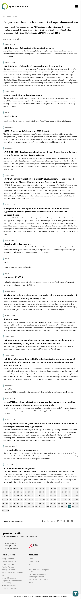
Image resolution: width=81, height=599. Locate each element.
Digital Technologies (9, 586)
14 (51, 488)
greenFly (7, 389)
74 (40, 499)
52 (36, 496)
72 (32, 499)
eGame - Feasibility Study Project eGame (22, 95)
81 (66, 499)
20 (73, 488)
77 (51, 499)
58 (58, 496)
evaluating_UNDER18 (13, 277)
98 (51, 503)
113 (29, 507)
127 (3, 510)
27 (21, 492)
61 (69, 496)
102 (66, 503)
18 (66, 488)
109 (14, 507)
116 (40, 507)
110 (18, 507)
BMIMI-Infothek (34, 561)
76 (47, 499)
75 (44, 499)
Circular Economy (8, 564)
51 (32, 496)
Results (9, 16)
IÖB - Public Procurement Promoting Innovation (37, 576)
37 (58, 492)
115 (36, 507)
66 (10, 499)
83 (73, 499)
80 (62, 499)
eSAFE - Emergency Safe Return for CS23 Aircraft (26, 131)
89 (18, 503)
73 (36, 499)
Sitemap (64, 596)
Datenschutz (26, 596)
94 (36, 503)
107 (7, 507)
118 (47, 507)
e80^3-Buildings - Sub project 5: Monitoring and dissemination (32, 66)
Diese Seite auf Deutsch (14, 521)
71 (29, 499)
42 (77, 492)
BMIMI (31, 559)
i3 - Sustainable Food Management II (20, 450)
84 (77, 499)
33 (44, 492)
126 (77, 507)
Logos (31, 582)
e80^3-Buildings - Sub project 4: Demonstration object (28, 48)
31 (36, 492)
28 (25, 492)
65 (7, 499)
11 (40, 488)
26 (18, 492)
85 (3, 503)
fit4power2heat (10, 319)
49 (25, 496)
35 (51, 492)
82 (69, 499)
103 (70, 503)
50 (29, 496)
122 (62, 507)
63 (77, 496)
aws (30, 567)
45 (10, 496)
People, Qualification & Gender (12, 572)
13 (47, 488)
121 (58, 507)
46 (14, 496)
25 (14, 492)
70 (25, 499)
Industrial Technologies (10, 588)
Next (7, 511)
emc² (5, 262)
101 (62, 503)
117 (44, 507)
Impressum (17, 596)
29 (29, 492)
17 (62, 488)
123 (66, 507)
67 (14, 499)
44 (7, 496)
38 (62, 492)
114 (33, 507)
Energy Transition (8, 559)
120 (55, 507)
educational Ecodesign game (17, 244)
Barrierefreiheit (54, 596)
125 (73, 507)
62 (73, 496)
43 (3, 496)
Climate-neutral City (9, 561)
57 (55, 496)
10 (36, 488)
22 (3, 492)
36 (55, 492)
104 (73, 503)
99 (55, 503)
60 (66, 496)
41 (73, 492)
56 (51, 496)
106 (3, 507)
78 (55, 499)
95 (40, 503)
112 (25, 507)
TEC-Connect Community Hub (39, 579)
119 (51, 507)
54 (44, 496)
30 (32, 492)
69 (21, 499)
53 (40, 496)
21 (77, 488)
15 (55, 488)
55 (47, 496)
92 (29, 503)
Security (4, 575)
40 (69, 492)
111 (22, 507)
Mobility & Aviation (8, 570)
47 (18, 496)
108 (10, 507)
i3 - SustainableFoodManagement (19, 468)
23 (7, 492)
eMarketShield (10, 116)
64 (3, 499)
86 (7, 503)
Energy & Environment (9, 578)
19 (69, 488)
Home (3, 16)
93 (32, 503)
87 (10, 503)
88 (14, 503)
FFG (30, 564)
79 (58, 499)
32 (40, 492)
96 (44, 503)
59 (62, 496)
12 (44, 488)
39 (66, 492)
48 (21, 496)
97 (47, 503)
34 (47, 492)
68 (18, 499)
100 (58, 503)
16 (58, 488)
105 (77, 503)
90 (21, 503)
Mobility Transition (8, 567)
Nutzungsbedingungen (40, 596)
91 (25, 503)
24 (10, 492)
